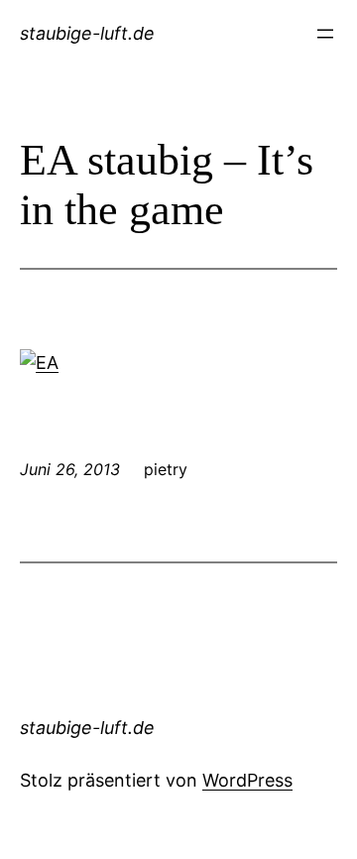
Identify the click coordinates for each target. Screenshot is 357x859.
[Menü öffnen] (325, 34)
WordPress (247, 780)
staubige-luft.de (87, 33)
